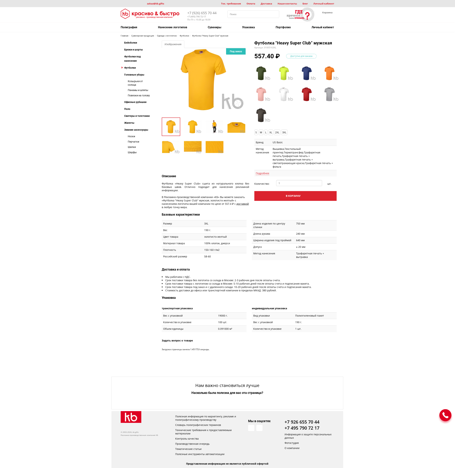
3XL (284, 132)
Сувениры (214, 27)
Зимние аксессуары (136, 129)
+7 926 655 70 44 (302, 422)
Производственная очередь (192, 443)
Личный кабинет (323, 3)
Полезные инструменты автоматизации (199, 454)
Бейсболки (130, 42)
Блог (305, 3)
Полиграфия (129, 27)
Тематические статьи (188, 449)
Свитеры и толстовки (137, 115)
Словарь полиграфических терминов (198, 425)
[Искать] (275, 14)
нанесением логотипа (175, 203)
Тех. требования (231, 3)
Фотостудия (292, 443)
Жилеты (129, 122)
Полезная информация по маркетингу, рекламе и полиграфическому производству (205, 418)
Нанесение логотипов (172, 27)
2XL (277, 132)
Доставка (266, 3)
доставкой (242, 203)
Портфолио (283, 27)
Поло (127, 109)
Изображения (173, 44)
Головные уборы (134, 74)
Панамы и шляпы (138, 90)
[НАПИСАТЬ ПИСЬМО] (445, 415)
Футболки (130, 67)
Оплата (251, 3)
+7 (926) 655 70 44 (201, 12)
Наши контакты (287, 3)
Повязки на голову (139, 95)
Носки (131, 136)
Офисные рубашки (135, 102)
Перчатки (133, 141)
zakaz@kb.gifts (155, 3)
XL (270, 132)
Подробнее (262, 173)
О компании (292, 448)
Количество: (261, 183)
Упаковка (248, 27)
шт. (329, 183)
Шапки (132, 147)
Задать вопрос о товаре (177, 340)
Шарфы (132, 152)
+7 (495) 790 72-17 (196, 16)
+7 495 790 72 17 (302, 428)
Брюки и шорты (133, 49)
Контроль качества (187, 438)
